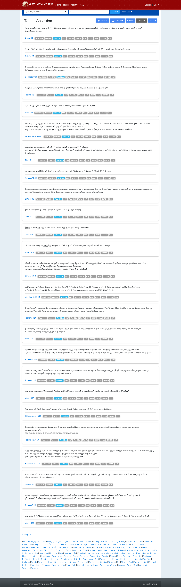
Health (99, 550)
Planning (105, 556)
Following (109, 547)
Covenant (93, 544)
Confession (50, 544)
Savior (152, 20)
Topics (66, 4)
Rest (97, 559)
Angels (59, 541)
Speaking (138, 562)
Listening (81, 553)
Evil (70, 547)
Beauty (96, 541)
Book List (126, 11)
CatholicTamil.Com (45, 584)
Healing (92, 550)
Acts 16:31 (29, 56)
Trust (68, 565)
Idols (24, 553)
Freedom (137, 547)
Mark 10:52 (29, 523)
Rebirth (36, 559)
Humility (154, 550)
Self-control (83, 562)
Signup (148, 5)
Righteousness (126, 559)
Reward (115, 559)
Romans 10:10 (31, 178)
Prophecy (127, 556)
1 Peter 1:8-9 (30, 276)
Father (96, 547)
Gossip (69, 550)
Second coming (61, 562)
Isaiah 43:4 (29, 484)
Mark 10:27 (29, 398)
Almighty (50, 541)
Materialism (106, 553)
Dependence (124, 544)
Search (115, 12)
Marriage (95, 553)
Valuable (94, 565)
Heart (106, 550)
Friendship (146, 547)
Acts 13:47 (29, 338)
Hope (147, 550)
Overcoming (57, 556)
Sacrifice (147, 559)
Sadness (26, 562)
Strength (152, 562)
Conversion (74, 544)
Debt (115, 544)
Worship (34, 568)
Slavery (124, 562)
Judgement (44, 553)
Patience (67, 556)
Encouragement (29, 547)
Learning (67, 553)
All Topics (141, 20)
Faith (75, 547)
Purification (27, 559)
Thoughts (46, 565)
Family (81, 547)
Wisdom (121, 565)
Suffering (26, 565)
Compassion (38, 544)
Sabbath (138, 559)
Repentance (88, 559)
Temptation (36, 565)
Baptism (88, 541)
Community (27, 544)
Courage (83, 544)
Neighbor (36, 556)
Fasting (89, 547)
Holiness (121, 550)
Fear (102, 547)
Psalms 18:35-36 (32, 440)
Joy (36, 553)
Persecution (95, 556)
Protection (137, 556)
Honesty (139, 550)
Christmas (138, 541)
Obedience (45, 556)
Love (88, 553)
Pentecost (84, 556)
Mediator (116, 553)
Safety (131, 20)
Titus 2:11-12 (31, 160)
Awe (81, 541)
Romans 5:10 (30, 505)
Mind (138, 553)
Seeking (72, 562)
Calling (122, 541)
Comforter (148, 541)
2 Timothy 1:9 (31, 77)
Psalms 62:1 (30, 95)
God (52, 550)
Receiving (45, 559)
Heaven (113, 550)
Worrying (26, 568)
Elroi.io (154, 584)
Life (74, 553)
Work (141, 565)
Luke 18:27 (29, 216)
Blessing (114, 541)
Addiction (42, 541)
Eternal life (52, 547)
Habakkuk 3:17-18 (32, 463)
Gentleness (38, 550)
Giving (46, 550)
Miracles (145, 553)
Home (59, 4)
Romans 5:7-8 (31, 359)
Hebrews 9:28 (30, 318)
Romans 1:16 (30, 380)
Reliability (78, 559)
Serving (103, 562)
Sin (118, 562)
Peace (75, 556)
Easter (141, 544)
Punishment (148, 556)
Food (117, 547)
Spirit (145, 562)
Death (109, 544)
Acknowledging (29, 541)
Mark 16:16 (29, 252)
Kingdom (54, 553)
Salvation (42, 562)
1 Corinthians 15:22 (33, 416)
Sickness (112, 562)
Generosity (27, 550)
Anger (65, 541)
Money (153, 553)
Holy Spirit (130, 550)
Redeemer (54, 559)
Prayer (113, 556)
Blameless (105, 541)
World (147, 565)
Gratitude (77, 550)
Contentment (62, 544)
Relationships (66, 559)
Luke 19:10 (29, 234)
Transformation (58, 565)
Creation (102, 544)
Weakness (104, 565)
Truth (74, 565)
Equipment (41, 547)
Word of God (132, 565)
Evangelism (63, 547)
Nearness (26, 556)
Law (61, 553)
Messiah (131, 553)
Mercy (123, 553)
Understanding (83, 565)
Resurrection (105, 559)
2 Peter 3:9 (29, 199)
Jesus (30, 553)
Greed (85, 550)
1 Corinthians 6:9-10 (33, 136)
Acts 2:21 (29, 112)
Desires (134, 544)
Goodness (60, 550)
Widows (113, 565)
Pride (119, 556)
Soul (131, 562)
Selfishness (94, 562)
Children (129, 541)
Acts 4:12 (29, 38)
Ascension (73, 541)
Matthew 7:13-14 (32, 297)
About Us (75, 4)
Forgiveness (126, 547)
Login (156, 5)
